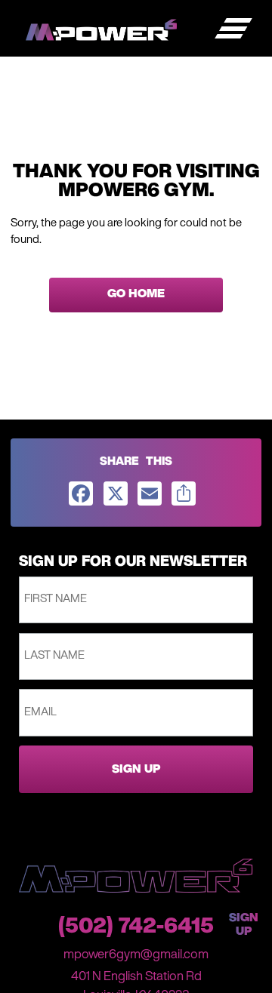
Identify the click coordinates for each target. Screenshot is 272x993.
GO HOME (136, 294)
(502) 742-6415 (136, 927)
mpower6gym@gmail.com (136, 954)
